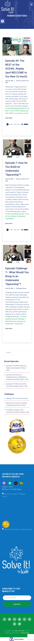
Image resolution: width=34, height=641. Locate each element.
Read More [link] (8, 118)
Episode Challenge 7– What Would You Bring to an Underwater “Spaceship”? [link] (17, 276)
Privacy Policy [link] (25, 633)
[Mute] (22, 124)
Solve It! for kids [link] (19, 631)
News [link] (24, 288)
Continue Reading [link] (17, 110)
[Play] (8, 124)
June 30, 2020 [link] (9, 179)
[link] (2, 21)
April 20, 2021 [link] (9, 80)
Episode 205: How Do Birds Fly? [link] (17, 398)
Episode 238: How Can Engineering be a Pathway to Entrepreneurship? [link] (16, 377)
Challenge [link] (19, 288)
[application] (17, 124)
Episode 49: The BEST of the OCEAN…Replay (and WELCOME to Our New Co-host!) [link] (16, 68)
